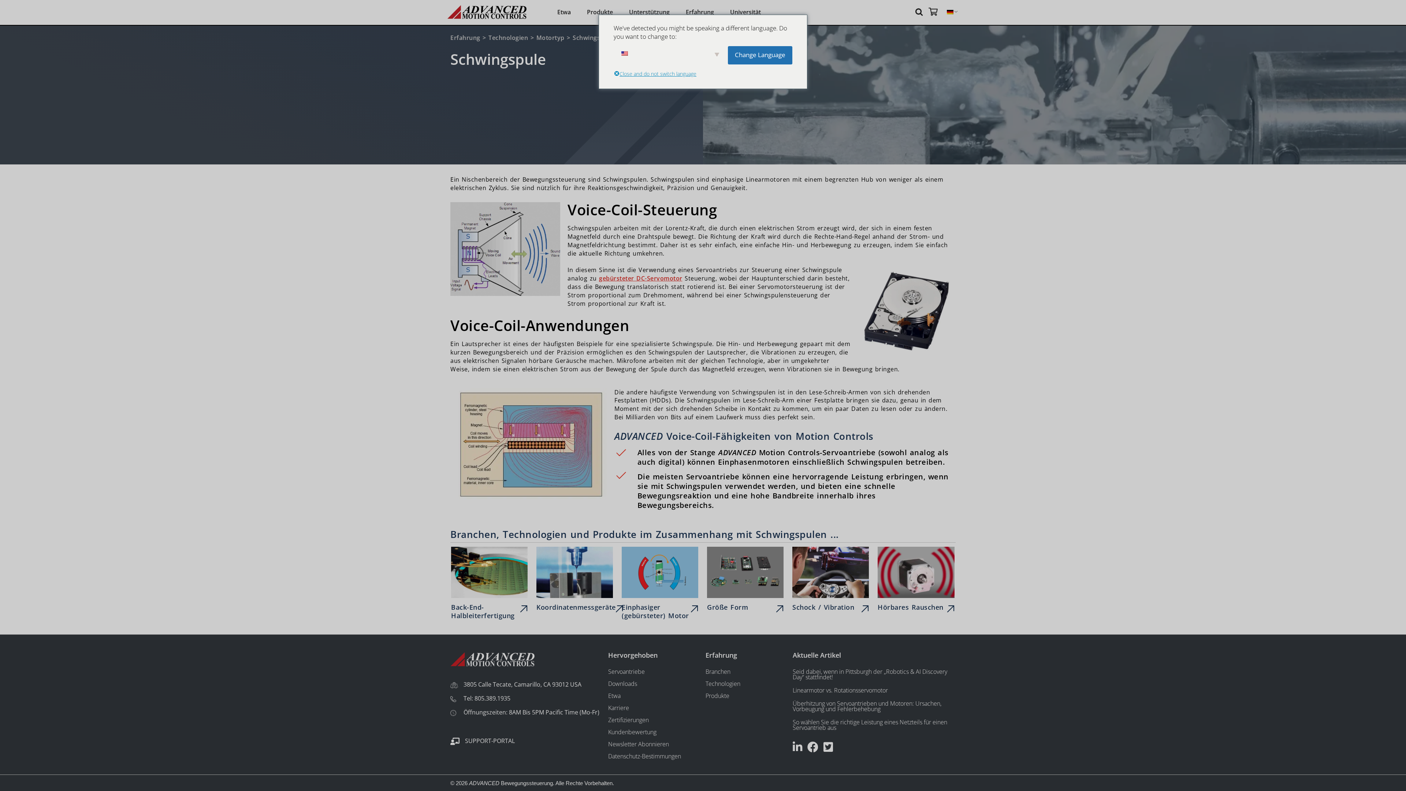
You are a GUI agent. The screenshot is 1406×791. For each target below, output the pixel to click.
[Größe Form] (745, 581)
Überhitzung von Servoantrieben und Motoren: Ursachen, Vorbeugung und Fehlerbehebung (867, 706)
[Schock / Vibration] (830, 581)
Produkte (600, 12)
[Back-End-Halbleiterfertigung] (489, 584)
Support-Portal (490, 741)
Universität (745, 12)
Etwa (564, 12)
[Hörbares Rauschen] (916, 581)
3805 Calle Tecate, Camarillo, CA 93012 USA (522, 684)
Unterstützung (649, 12)
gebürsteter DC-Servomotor (640, 278)
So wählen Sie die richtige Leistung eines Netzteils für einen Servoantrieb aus (870, 725)
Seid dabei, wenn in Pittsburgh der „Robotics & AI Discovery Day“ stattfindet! (870, 674)
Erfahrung (700, 12)
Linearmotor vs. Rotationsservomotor (840, 690)
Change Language (760, 55)
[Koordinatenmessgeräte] (574, 581)
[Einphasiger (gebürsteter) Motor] (660, 584)
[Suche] (920, 11)
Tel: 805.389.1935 (487, 698)
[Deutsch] (950, 12)
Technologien (508, 38)
